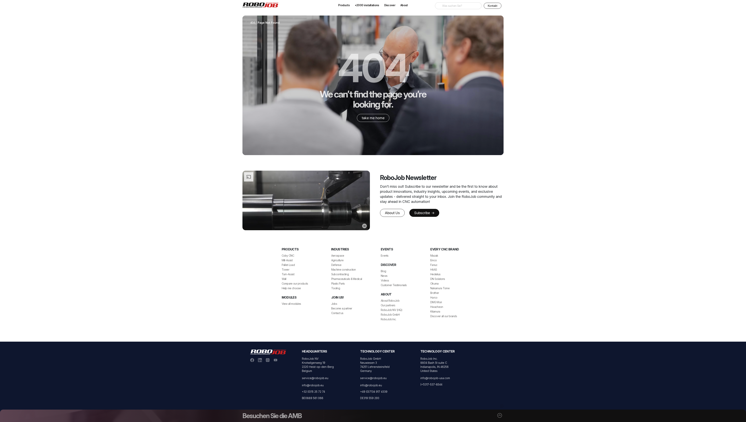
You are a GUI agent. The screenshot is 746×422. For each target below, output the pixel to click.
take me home (373, 118)
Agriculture (337, 260)
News (384, 275)
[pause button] (364, 225)
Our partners (388, 305)
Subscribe (422, 213)
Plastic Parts (338, 283)
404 (252, 22)
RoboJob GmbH (390, 314)
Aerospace (337, 255)
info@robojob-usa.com (435, 378)
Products (343, 5)
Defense (336, 265)
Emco (433, 260)
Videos (385, 280)
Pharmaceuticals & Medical (346, 278)
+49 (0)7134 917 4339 (373, 391)
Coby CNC (288, 255)
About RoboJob (390, 300)
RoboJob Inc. (388, 319)
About (404, 5)
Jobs (334, 303)
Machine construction (343, 269)
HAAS (433, 269)
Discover (389, 5)
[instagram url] (268, 359)
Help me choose (291, 288)
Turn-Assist (288, 274)
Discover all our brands (443, 316)
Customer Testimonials (394, 285)
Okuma (434, 283)
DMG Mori (436, 302)
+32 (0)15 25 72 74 (313, 391)
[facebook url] (252, 359)
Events (385, 255)
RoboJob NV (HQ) (392, 310)
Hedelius (435, 274)
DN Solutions (437, 278)
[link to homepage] (261, 5)
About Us (392, 213)
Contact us (337, 313)
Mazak (434, 255)
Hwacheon (436, 306)
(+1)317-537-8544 (431, 384)
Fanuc (433, 265)
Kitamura (435, 311)
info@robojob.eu (313, 385)
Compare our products (295, 283)
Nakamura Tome (440, 288)
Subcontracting (340, 274)
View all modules (291, 303)
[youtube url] (275, 359)
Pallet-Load (288, 265)
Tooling (335, 288)
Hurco (433, 297)
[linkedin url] (260, 359)
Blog (383, 271)
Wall (284, 278)
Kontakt (492, 5)
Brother (434, 292)
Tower (285, 269)
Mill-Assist (287, 260)
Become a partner (341, 308)
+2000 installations (367, 5)
